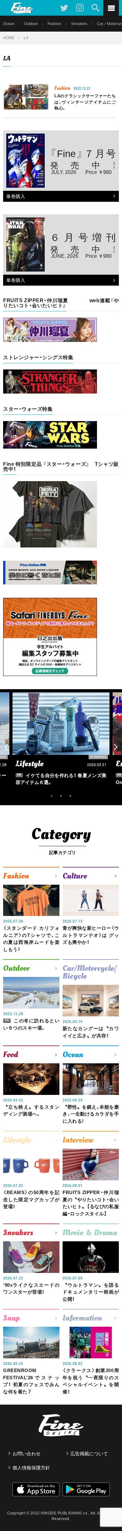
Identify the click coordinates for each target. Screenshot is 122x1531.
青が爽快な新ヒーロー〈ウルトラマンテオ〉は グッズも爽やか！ (91, 935)
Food (10, 1054)
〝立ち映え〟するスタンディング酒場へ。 (31, 1110)
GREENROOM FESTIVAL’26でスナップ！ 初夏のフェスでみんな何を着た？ (31, 1381)
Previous (6, 747)
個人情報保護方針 (31, 1467)
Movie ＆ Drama (90, 1232)
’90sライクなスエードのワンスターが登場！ (31, 1288)
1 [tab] (51, 796)
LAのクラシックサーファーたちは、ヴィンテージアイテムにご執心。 (85, 102)
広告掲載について (89, 1453)
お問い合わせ (27, 1453)
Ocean (8, 24)
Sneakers (79, 24)
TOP (111, 1510)
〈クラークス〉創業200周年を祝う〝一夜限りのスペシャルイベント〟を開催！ (91, 1381)
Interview (78, 1140)
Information (82, 1318)
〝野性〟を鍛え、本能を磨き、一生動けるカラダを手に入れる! (91, 1114)
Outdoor (31, 24)
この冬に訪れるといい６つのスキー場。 (31, 1024)
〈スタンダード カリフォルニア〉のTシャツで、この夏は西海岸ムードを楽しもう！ (31, 938)
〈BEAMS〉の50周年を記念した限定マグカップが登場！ (31, 1199)
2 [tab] (61, 796)
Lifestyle (17, 1140)
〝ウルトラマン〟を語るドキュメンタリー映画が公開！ (91, 1292)
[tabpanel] (61, 740)
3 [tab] (70, 796)
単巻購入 (14, 197)
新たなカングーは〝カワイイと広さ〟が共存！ (91, 1032)
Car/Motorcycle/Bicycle (90, 972)
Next (116, 747)
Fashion (54, 24)
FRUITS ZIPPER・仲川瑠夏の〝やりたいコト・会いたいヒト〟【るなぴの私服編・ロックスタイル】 (91, 1203)
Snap (11, 1318)
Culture (75, 876)
